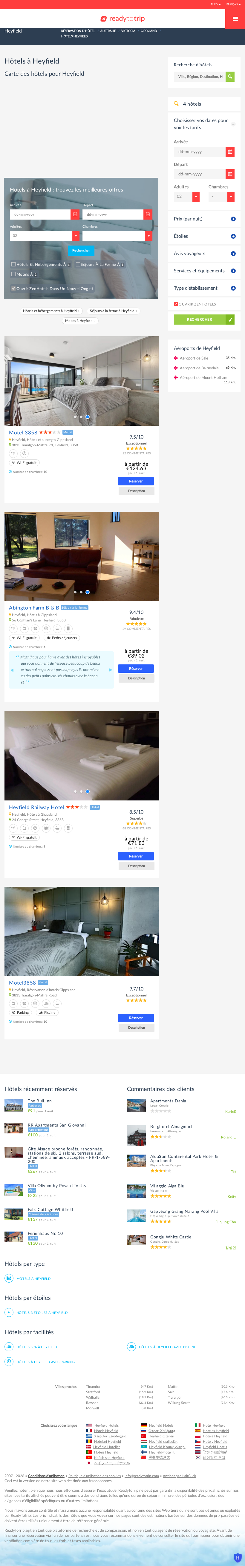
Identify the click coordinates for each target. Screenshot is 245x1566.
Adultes (26, 365)
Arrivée (26, 343)
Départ (133, 343)
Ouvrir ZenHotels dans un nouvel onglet (63, 403)
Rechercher (122, 389)
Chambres (136, 365)
